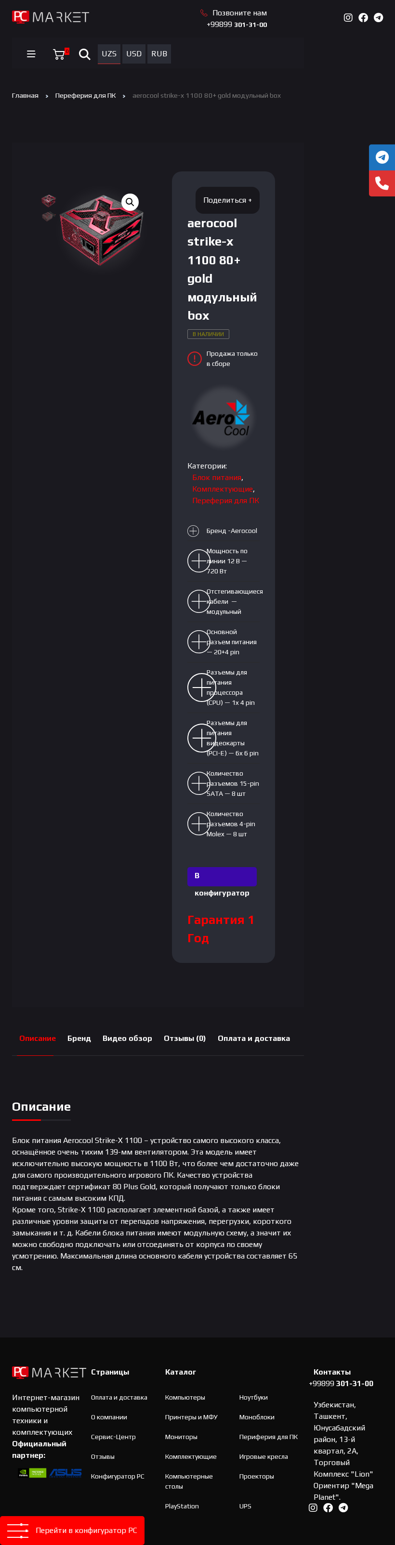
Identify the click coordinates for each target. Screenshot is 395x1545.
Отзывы (103, 1456)
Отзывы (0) (185, 1038)
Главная (25, 95)
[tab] (37, 1039)
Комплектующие (222, 488)
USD (134, 53)
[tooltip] (382, 157)
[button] (130, 202)
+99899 (237, 24)
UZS (109, 53)
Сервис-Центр (113, 1437)
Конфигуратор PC (118, 1476)
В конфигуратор (222, 878)
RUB (159, 53)
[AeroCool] (223, 417)
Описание (37, 1038)
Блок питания (216, 477)
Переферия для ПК (85, 95)
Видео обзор (127, 1038)
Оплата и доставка (254, 1038)
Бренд (79, 1038)
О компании (109, 1417)
